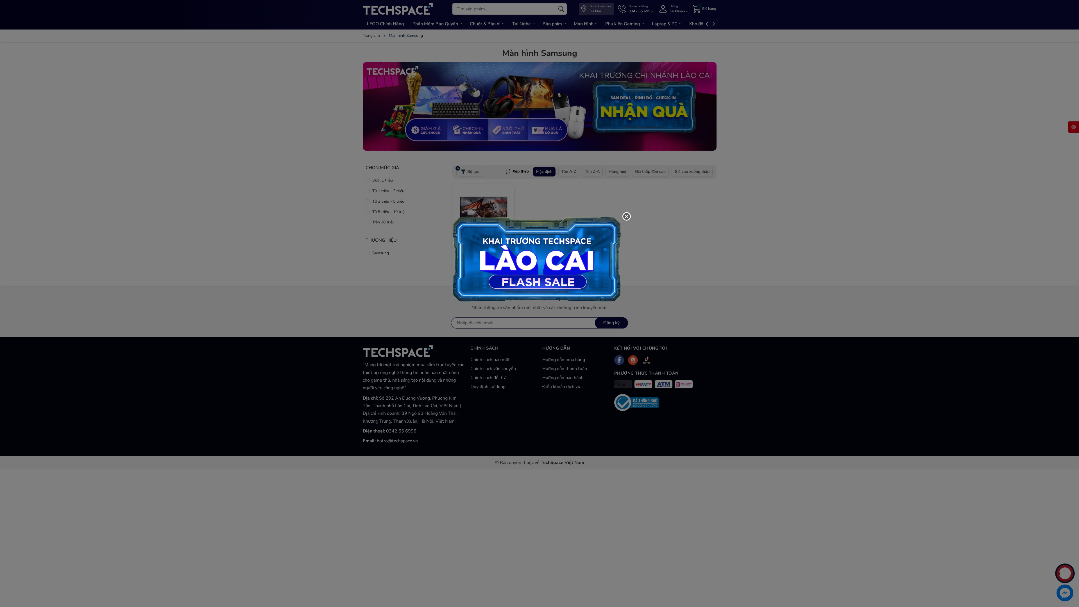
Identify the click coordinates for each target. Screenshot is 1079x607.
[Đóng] (626, 216)
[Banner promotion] (536, 258)
